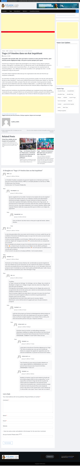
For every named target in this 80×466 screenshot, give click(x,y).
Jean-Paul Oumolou (15, 115)
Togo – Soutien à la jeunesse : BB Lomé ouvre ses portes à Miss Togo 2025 (45, 152)
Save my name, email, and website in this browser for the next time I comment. (25, 431)
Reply (4, 188)
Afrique (59, 97)
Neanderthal (17, 214)
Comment (6, 400)
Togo (11, 11)
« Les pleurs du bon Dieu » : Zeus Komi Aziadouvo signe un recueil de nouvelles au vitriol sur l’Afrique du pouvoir (33, 0)
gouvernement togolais (69, 104)
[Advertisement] (28, 22)
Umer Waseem (70, 457)
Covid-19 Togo (72, 97)
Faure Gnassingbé (62, 100)
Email (5, 421)
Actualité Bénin (70, 91)
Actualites (4, 11)
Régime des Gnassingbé (35, 115)
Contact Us (50, 456)
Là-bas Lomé (21, 324)
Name (5, 415)
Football (59, 104)
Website (5, 426)
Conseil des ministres (34, 11)
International (17, 11)
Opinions (25, 11)
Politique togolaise (24, 115)
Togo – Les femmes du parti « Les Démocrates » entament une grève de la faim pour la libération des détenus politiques (28, 154)
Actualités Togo (61, 94)
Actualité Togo (70, 94)
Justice (59, 107)
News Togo (65, 107)
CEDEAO (65, 97)
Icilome (43, 463)
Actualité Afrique (61, 91)
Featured (8, 115)
